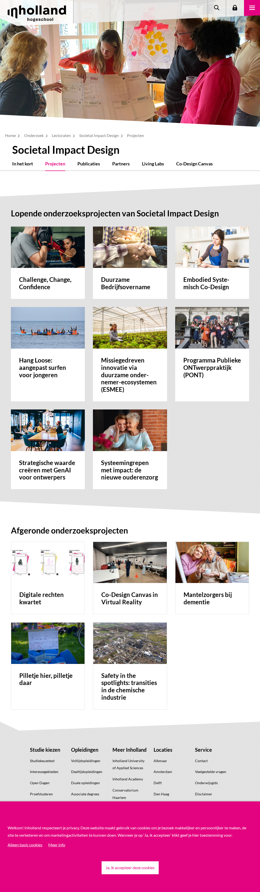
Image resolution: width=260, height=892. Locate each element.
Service (203, 750)
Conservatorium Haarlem (125, 794)
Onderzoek (34, 135)
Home (11, 135)
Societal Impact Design (99, 135)
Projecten (55, 163)
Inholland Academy (127, 779)
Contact (201, 761)
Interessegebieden (44, 771)
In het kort (22, 163)
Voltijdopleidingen (85, 761)
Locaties (163, 750)
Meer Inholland (129, 750)
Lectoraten (62, 135)
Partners (121, 163)
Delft (158, 783)
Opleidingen (84, 750)
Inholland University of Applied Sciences (128, 764)
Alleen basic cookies (25, 844)
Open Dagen (40, 783)
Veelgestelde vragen (210, 771)
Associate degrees (85, 794)
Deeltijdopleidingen (86, 771)
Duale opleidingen (85, 783)
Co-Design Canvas (194, 163)
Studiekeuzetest (42, 761)
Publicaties (88, 163)
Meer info (56, 844)
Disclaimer (203, 794)
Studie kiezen (45, 750)
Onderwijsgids (206, 783)
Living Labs (153, 163)
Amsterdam (163, 771)
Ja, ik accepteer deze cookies (130, 867)
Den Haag (161, 794)
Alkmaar (160, 761)
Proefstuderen (41, 794)
